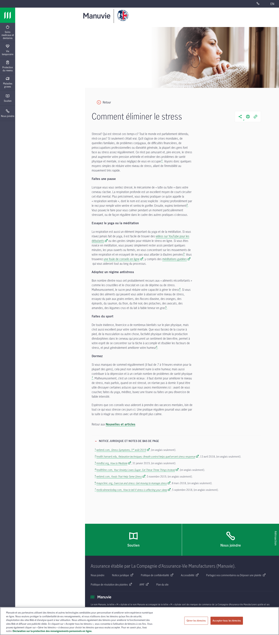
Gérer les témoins (196, 620)
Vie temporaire (7, 52)
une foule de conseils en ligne (122, 259)
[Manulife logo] (7, 15)
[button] (240, 116)
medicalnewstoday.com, (131, 490)
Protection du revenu (7, 69)
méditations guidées (174, 259)
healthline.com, (135, 470)
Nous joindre (7, 116)
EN (272, 4)
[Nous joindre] (261, 4)
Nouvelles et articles (120, 424)
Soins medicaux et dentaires (8, 35)
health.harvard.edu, (145, 456)
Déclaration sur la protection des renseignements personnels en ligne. (52, 631)
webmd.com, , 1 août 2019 (121, 450)
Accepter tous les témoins (227, 620)
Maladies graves (7, 85)
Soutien (8, 101)
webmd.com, (119, 476)
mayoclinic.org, (131, 483)
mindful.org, (111, 463)
